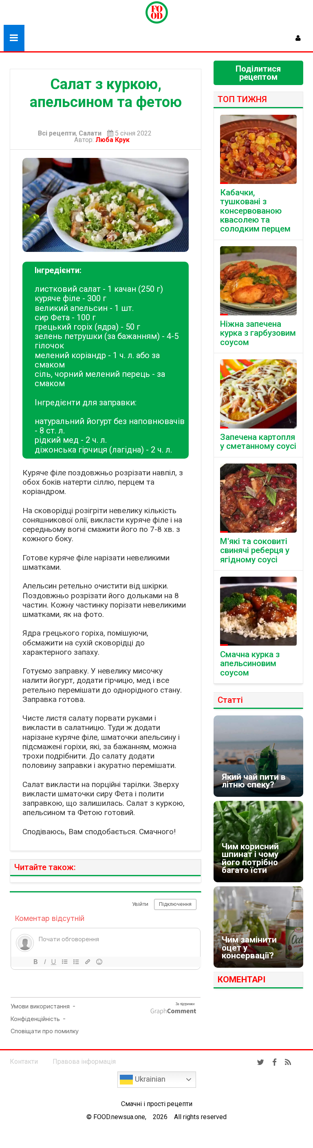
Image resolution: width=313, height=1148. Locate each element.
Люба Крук (114, 140)
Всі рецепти (57, 133)
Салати (90, 133)
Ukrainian (149, 1079)
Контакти (24, 1061)
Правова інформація (84, 1061)
